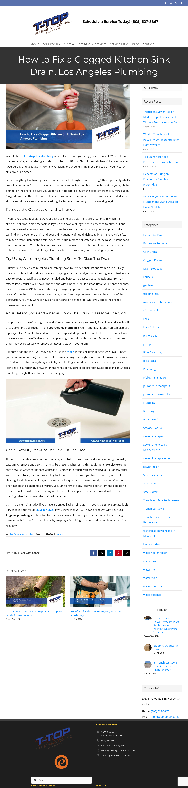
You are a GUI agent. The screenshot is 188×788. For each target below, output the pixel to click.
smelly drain (151, 492)
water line (149, 569)
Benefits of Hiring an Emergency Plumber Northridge (156, 179)
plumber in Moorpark (156, 386)
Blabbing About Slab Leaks (166, 647)
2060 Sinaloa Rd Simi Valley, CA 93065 (111, 734)
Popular (162, 609)
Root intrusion (152, 419)
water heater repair (155, 553)
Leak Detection (152, 327)
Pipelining (149, 369)
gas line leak (151, 293)
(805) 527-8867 (160, 711)
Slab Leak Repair (153, 475)
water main (150, 578)
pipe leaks (149, 361)
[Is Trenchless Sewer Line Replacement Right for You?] (148, 663)
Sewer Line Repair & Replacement (155, 447)
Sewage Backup (153, 428)
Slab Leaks (149, 483)
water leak (149, 561)
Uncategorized (152, 544)
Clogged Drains (152, 260)
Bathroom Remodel (155, 243)
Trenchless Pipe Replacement (161, 500)
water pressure (152, 586)
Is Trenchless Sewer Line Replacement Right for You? (165, 666)
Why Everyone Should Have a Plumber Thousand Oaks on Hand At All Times (161, 202)
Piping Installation (154, 377)
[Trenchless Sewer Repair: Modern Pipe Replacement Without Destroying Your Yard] (148, 619)
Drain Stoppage (152, 268)
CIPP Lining (150, 251)
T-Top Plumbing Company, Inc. (20, 534)
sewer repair (151, 466)
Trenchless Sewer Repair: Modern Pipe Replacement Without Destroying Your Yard (161, 117)
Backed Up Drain (153, 235)
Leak (146, 319)
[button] (8, 598)
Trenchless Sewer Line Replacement (157, 519)
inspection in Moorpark (157, 302)
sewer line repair (153, 436)
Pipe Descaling (152, 352)
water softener (152, 594)
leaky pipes (150, 335)
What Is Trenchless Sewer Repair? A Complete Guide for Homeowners (161, 139)
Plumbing (59, 534)
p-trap (147, 344)
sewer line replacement (157, 458)
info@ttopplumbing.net (164, 716)
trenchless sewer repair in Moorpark (159, 533)
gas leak (148, 285)
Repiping (148, 411)
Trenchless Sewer (154, 508)
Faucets (148, 277)
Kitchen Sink (150, 310)
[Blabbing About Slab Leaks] (148, 646)
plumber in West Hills (156, 394)
